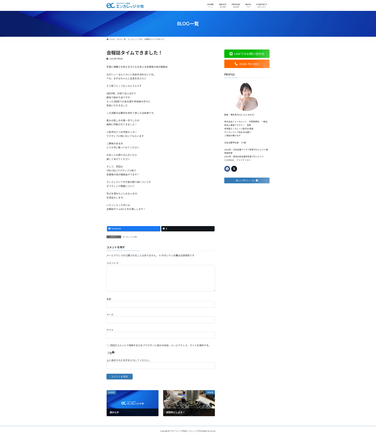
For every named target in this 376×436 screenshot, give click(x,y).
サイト (110, 329)
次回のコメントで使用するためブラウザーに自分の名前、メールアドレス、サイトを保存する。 (160, 345)
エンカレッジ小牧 (130, 237)
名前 (108, 299)
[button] (247, 54)
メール (110, 314)
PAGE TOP (365, 420)
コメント (112, 263)
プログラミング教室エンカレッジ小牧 (185, 431)
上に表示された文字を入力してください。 (128, 360)
